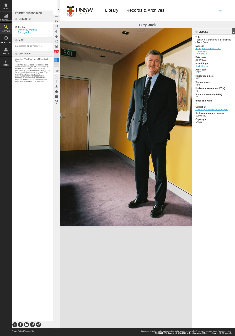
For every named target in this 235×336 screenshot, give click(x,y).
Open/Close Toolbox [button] (58, 6)
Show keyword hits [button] (56, 76)
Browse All (6, 20)
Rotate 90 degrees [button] (56, 41)
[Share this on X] (14, 324)
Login (6, 54)
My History (6, 42)
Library (111, 10)
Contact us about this (56, 96)
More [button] (6, 65)
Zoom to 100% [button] (56, 46)
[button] (56, 60)
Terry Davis (201, 53)
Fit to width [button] (56, 31)
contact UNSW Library (194, 331)
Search (6, 31)
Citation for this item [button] (56, 101)
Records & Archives (145, 10)
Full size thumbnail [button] (56, 20)
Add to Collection (56, 91)
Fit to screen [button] (56, 26)
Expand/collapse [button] (233, 31)
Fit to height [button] (56, 36)
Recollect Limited (196, 333)
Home (6, 8)
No (196, 103)
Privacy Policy (17, 331)
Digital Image (202, 66)
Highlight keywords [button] (56, 81)
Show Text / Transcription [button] (56, 70)
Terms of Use (29, 331)
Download (56, 86)
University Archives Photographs (27, 31)
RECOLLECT (160, 333)
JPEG (198, 72)
